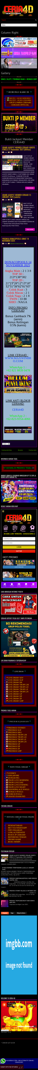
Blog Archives (21, 913)
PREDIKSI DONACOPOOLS (17, 243)
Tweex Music (4, 1032)
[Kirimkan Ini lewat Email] (3, 444)
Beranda (20, 450)
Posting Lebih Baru (7, 450)
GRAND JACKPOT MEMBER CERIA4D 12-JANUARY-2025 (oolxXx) (17, 196)
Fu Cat (9, 1032)
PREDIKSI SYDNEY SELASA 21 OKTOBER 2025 (22, 891)
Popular (5, 913)
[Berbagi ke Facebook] (9, 444)
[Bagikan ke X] (7, 444)
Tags (12, 913)
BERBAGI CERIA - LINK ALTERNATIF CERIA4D (21, 1060)
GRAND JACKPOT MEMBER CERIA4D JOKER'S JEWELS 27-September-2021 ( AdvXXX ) (22, 856)
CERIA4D (18, 410)
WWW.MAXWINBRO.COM (18, 359)
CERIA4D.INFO (19, 1062)
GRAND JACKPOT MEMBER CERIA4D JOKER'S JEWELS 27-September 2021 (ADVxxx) (18, 148)
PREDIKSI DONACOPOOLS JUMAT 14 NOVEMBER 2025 (15, 240)
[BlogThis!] (5, 444)
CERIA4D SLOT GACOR (8, 1043)
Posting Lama (32, 450)
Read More (30, 188)
